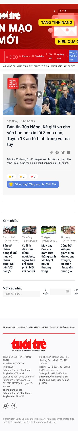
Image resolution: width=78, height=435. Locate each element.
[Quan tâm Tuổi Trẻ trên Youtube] (6, 406)
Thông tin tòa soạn (12, 390)
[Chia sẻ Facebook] (57, 152)
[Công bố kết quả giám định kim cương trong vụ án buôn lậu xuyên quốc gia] (68, 230)
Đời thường (56, 66)
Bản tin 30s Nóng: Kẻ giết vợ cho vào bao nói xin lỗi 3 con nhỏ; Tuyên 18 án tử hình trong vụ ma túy (38, 135)
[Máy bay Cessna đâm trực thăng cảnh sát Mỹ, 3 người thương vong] (48, 230)
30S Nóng (12, 121)
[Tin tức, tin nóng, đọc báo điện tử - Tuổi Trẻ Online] (4, 56)
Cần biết (50, 56)
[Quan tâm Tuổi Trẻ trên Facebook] (14, 406)
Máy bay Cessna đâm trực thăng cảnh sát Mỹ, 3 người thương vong (48, 258)
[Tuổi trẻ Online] (29, 344)
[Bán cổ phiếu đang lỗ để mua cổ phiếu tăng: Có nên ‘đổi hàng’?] (10, 230)
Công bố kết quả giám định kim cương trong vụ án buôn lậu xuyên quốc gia (68, 258)
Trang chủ (9, 327)
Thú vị (37, 66)
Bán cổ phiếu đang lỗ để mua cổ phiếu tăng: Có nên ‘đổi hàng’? (10, 258)
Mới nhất (7, 66)
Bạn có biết (69, 66)
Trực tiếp (28, 66)
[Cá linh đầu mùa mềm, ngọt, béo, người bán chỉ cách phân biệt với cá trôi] (29, 230)
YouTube (39, 56)
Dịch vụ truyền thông (50, 376)
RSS (44, 383)
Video (45, 327)
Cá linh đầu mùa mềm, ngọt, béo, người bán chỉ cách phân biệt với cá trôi (28, 258)
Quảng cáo (60, 56)
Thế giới (45, 66)
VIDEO (12, 57)
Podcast (26, 56)
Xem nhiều (10, 221)
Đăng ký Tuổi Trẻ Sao (73, 56)
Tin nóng (17, 66)
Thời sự (54, 327)
